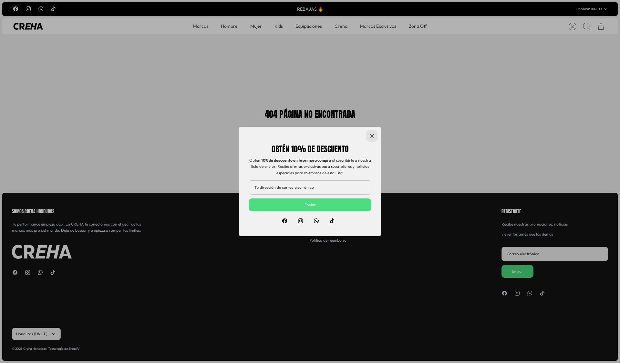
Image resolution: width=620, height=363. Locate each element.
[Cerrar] (372, 136)
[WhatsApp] (316, 221)
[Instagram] (300, 221)
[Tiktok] (332, 221)
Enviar (310, 204)
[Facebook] (284, 221)
